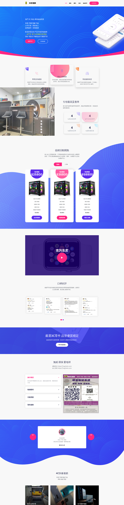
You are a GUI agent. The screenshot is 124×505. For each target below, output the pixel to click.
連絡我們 (85, 3)
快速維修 (42, 41)
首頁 (66, 3)
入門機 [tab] (66, 164)
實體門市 (30, 41)
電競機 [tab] (57, 164)
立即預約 (94, 3)
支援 (79, 3)
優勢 (75, 3)
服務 (70, 3)
